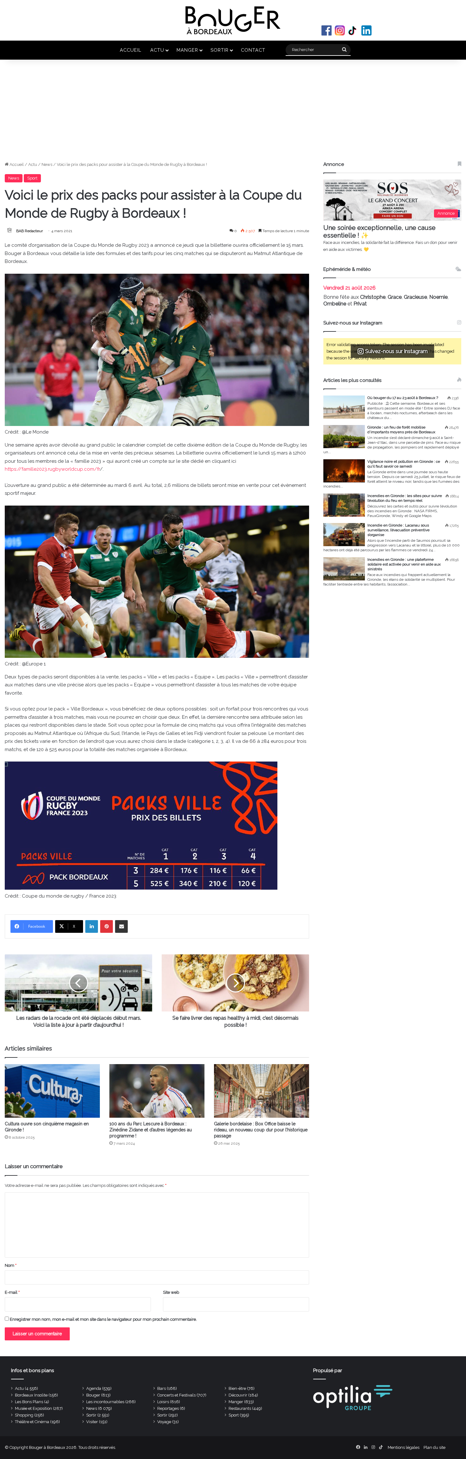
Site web (171, 1292)
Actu (157, 50)
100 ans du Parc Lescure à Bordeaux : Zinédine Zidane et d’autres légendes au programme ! (150, 1129)
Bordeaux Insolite (31, 1395)
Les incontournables (105, 1401)
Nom (10, 1265)
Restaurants (240, 1408)
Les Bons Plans (29, 1401)
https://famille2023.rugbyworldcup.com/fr (52, 469)
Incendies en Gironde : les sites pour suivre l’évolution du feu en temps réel (404, 498)
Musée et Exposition (33, 1408)
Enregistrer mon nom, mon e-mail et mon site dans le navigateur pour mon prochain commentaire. (103, 1319)
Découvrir (238, 1395)
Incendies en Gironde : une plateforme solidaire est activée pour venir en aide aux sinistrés (404, 564)
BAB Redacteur (29, 231)
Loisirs (163, 1401)
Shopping (24, 1415)
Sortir (219, 50)
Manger (187, 50)
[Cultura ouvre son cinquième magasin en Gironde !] (52, 1091)
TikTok (353, 30)
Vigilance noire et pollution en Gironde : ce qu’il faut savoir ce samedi (403, 463)
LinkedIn (366, 30)
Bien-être (237, 1388)
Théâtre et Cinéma (32, 1421)
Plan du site (434, 1447)
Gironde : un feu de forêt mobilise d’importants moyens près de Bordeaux (401, 429)
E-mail (12, 1292)
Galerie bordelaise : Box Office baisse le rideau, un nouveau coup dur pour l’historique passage (260, 1129)
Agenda (93, 1388)
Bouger (93, 1395)
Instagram (340, 30)
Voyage (164, 1421)
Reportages (168, 1408)
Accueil (130, 50)
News (47, 164)
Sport (32, 178)
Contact (253, 50)
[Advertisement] (233, 113)
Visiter (92, 1421)
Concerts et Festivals (176, 1395)
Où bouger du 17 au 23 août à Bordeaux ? (402, 398)
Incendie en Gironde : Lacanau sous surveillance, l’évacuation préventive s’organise (398, 530)
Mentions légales (403, 1447)
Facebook (326, 30)
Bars (161, 1388)
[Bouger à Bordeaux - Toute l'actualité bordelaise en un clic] (233, 20)
